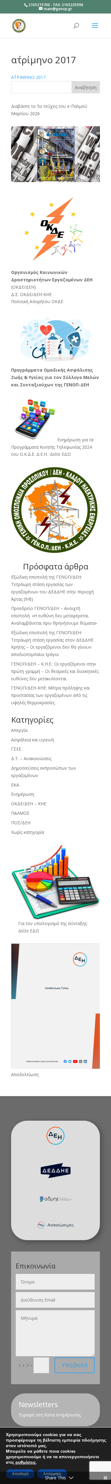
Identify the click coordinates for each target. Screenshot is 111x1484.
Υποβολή (74, 1365)
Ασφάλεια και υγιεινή (32, 740)
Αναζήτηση (86, 87)
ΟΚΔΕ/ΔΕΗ (23, 287)
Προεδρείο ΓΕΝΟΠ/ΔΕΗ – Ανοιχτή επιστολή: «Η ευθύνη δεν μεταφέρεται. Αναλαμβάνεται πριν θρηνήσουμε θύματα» (54, 615)
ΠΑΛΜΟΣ (20, 813)
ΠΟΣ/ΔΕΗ (21, 823)
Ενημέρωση (22, 794)
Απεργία (19, 730)
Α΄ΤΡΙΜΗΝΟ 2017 (28, 77)
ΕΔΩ (34, 931)
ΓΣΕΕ (16, 749)
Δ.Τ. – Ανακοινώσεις (31, 758)
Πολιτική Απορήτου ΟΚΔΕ (37, 301)
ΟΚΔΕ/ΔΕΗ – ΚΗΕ (28, 803)
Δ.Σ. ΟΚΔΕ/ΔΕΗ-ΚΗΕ (31, 294)
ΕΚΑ (15, 785)
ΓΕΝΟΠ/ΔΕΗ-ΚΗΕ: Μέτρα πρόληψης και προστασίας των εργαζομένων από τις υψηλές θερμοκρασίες (50, 695)
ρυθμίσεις (25, 1462)
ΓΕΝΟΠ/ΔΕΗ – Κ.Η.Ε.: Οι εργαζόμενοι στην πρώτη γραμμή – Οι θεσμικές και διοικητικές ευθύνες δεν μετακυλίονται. (55, 671)
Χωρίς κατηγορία (27, 832)
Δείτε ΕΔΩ (60, 454)
